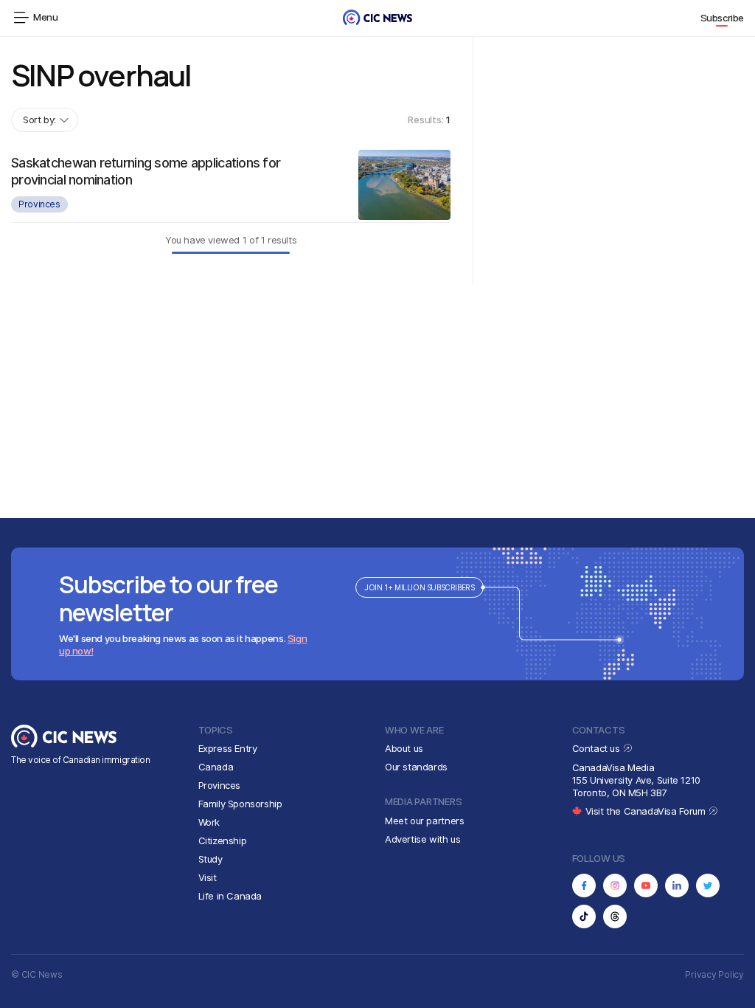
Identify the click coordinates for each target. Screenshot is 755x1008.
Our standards (416, 767)
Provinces (39, 204)
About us (404, 748)
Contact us (597, 748)
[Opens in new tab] (584, 885)
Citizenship (222, 840)
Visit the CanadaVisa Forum (646, 811)
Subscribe (722, 18)
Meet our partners (424, 820)
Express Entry (227, 748)
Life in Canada (230, 896)
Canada (216, 767)
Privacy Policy (714, 974)
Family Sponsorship (240, 803)
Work (209, 822)
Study (210, 859)
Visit (207, 877)
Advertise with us (422, 839)
